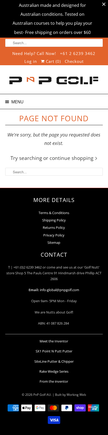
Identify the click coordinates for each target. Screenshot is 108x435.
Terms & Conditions (54, 212)
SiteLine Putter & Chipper (54, 361)
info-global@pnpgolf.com (59, 289)
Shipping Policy (54, 220)
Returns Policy (54, 227)
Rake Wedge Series (53, 371)
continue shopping (72, 158)
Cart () (53, 61)
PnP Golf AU (42, 394)
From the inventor (54, 381)
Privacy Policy (53, 235)
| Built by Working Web (69, 394)
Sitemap (53, 242)
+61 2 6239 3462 (77, 53)
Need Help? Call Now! (34, 53)
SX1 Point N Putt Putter (54, 351)
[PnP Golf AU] (53, 81)
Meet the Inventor (54, 341)
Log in (30, 61)
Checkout (74, 61)
